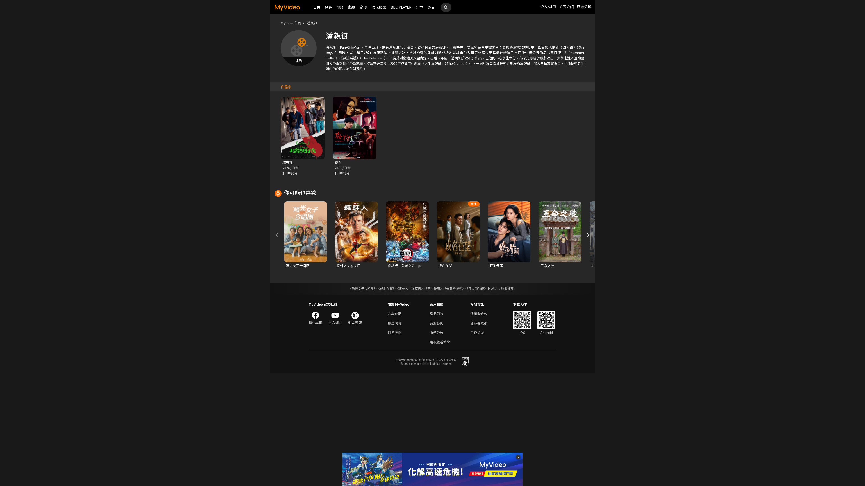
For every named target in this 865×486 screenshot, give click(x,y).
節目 (431, 7)
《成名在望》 (386, 288)
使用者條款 (478, 313)
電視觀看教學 (440, 342)
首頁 (316, 7)
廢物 (338, 162)
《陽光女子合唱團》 (361, 288)
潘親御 (312, 22)
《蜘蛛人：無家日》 (410, 288)
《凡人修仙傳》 (477, 288)
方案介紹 (566, 6)
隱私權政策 (478, 323)
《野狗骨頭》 (434, 288)
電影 (340, 7)
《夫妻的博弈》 (454, 288)
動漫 (363, 7)
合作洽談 (477, 332)
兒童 (419, 7)
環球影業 (379, 7)
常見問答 (436, 313)
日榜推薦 (394, 332)
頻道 (328, 7)
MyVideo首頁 (291, 22)
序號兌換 (584, 6)
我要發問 (436, 323)
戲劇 (351, 7)
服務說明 (394, 323)
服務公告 (436, 332)
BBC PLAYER (401, 7)
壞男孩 (287, 162)
